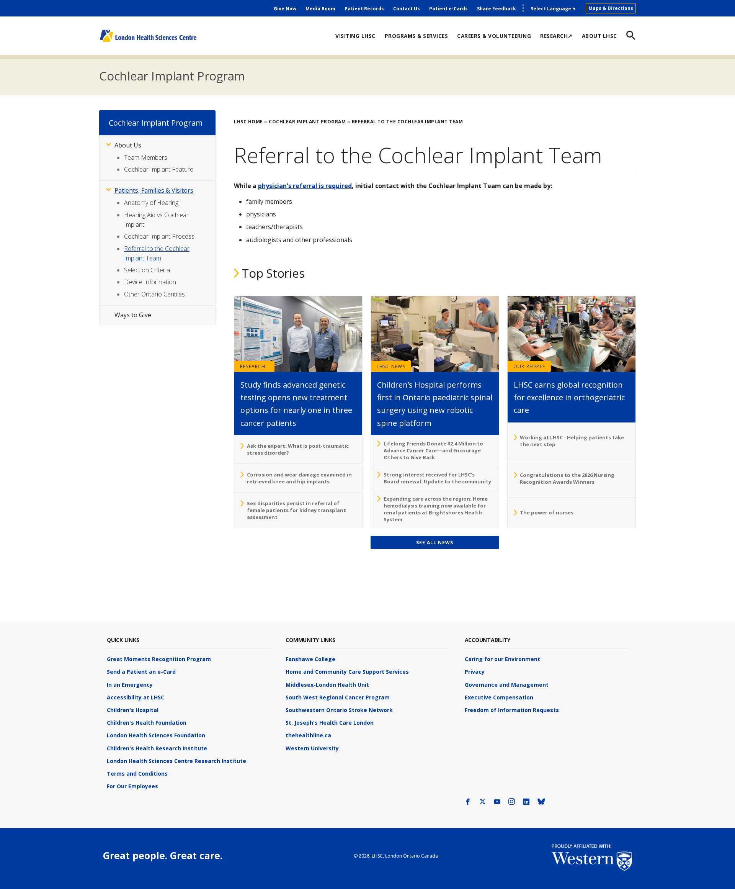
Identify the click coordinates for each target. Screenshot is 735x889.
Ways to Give (132, 315)
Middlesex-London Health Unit (327, 684)
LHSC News (391, 366)
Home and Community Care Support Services (347, 671)
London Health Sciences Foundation (156, 735)
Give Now (285, 8)
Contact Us (406, 8)
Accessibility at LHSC (135, 697)
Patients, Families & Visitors (153, 190)
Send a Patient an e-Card (141, 671)
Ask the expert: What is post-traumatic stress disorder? (298, 449)
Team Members (145, 157)
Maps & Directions (610, 8)
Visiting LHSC (355, 35)
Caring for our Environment (502, 659)
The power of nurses (546, 512)
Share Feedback (496, 8)
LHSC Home (248, 121)
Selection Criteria (147, 270)
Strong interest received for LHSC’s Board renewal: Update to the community (437, 478)
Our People (529, 366)
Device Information (150, 282)
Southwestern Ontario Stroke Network (339, 710)
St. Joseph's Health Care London (330, 722)
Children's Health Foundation (146, 722)
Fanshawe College (310, 659)
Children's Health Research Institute (157, 748)
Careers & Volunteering (494, 35)
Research (253, 366)
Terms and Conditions (137, 773)
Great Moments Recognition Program (159, 659)
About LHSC (599, 35)
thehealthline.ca (308, 735)
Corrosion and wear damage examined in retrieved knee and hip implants (299, 478)
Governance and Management (507, 684)
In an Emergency (130, 684)
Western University (312, 748)
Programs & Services (416, 35)
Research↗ (556, 35)
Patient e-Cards (448, 8)
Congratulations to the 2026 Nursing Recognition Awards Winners (567, 478)
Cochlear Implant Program (172, 76)
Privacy (475, 671)
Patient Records (364, 8)
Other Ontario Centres (154, 294)
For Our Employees (132, 786)
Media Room (320, 8)
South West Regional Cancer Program (338, 697)
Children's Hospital (132, 710)
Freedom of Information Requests (512, 710)
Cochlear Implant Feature (158, 169)
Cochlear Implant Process (159, 236)
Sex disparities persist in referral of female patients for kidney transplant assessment (296, 510)
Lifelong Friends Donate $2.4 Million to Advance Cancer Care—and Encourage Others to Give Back (433, 450)
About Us (127, 145)
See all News (434, 542)
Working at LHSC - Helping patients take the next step (572, 441)
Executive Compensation (499, 697)
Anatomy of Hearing (151, 202)
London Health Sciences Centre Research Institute (176, 761)
